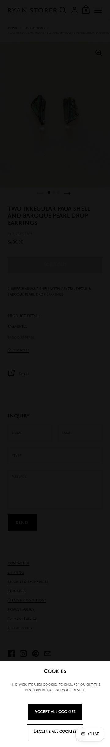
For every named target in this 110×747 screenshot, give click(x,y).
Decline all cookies (55, 732)
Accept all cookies (55, 712)
